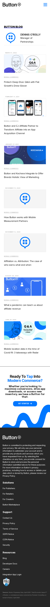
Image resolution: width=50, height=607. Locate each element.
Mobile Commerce (11, 77)
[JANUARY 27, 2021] (25, 155)
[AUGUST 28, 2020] (25, 286)
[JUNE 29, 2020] (25, 330)
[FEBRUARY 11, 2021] (25, 107)
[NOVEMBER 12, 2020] (25, 242)
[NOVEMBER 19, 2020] (25, 199)
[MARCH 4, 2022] (25, 63)
